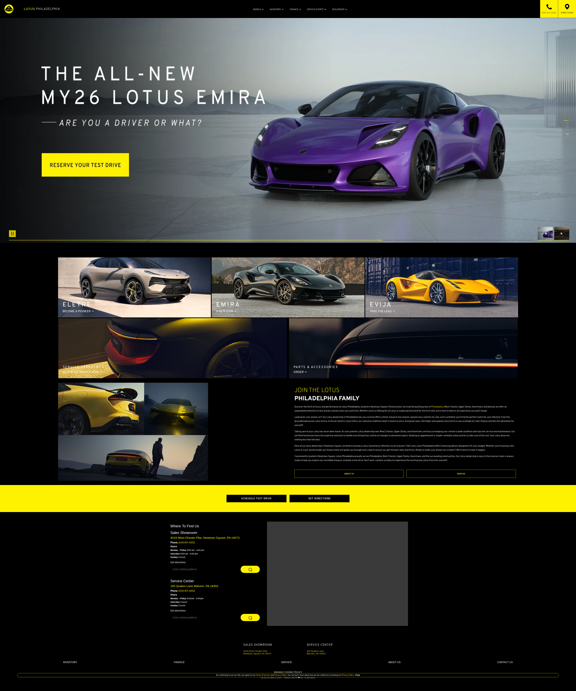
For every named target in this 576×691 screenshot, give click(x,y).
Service (461, 473)
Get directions (178, 562)
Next (562, 234)
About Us (349, 473)
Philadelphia (42, 9)
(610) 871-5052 (186, 542)
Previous (546, 234)
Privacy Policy (280, 675)
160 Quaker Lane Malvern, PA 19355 (316, 652)
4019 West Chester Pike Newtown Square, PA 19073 (257, 652)
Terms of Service (263, 675)
